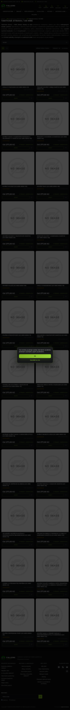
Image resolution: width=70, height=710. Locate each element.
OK (35, 356)
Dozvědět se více (35, 360)
